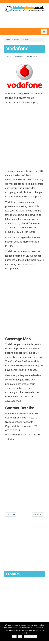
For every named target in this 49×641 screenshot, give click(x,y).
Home (8, 40)
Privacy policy (30, 637)
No (20, 637)
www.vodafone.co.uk (28, 413)
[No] (45, 631)
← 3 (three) (10, 514)
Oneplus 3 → (38, 514)
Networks (15, 40)
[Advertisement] (24, 138)
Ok (14, 637)
